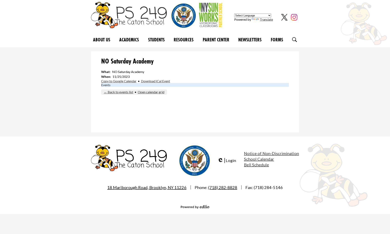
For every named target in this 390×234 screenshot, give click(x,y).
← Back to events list (118, 92)
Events (105, 85)
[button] (101, 39)
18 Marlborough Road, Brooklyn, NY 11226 (146, 187)
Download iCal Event (155, 81)
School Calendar (259, 159)
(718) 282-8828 (222, 187)
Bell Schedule (256, 164)
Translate (266, 19)
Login (227, 160)
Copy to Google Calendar (118, 81)
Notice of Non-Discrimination (271, 153)
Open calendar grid (151, 92)
